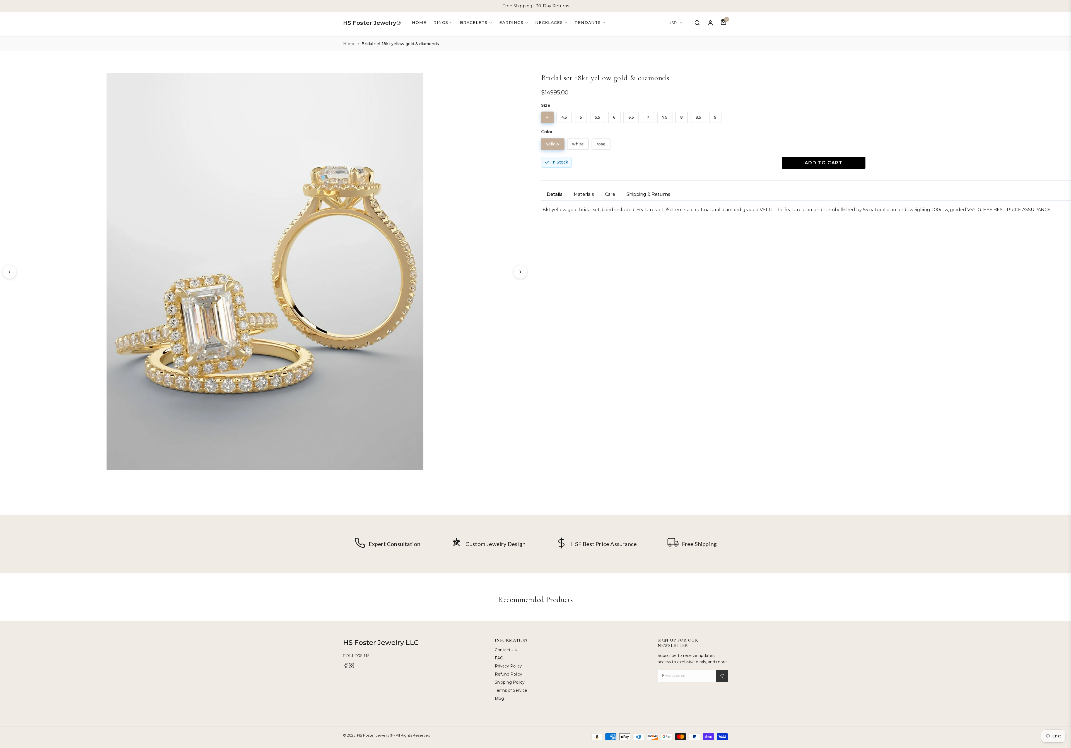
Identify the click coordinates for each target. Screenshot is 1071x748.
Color (547, 131)
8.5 (698, 117)
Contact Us (506, 649)
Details (555, 194)
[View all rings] (443, 22)
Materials (584, 194)
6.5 (631, 117)
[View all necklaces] (551, 22)
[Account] (710, 22)
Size (545, 105)
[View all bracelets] (476, 22)
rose (601, 144)
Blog (499, 698)
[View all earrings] (513, 22)
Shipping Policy (510, 682)
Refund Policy (508, 674)
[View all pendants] (590, 22)
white (578, 144)
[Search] (697, 22)
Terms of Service (511, 690)
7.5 (664, 117)
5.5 (597, 117)
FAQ (499, 658)
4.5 (564, 117)
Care (610, 194)
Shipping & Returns (648, 194)
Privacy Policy (508, 666)
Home (419, 22)
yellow (552, 143)
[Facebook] (346, 666)
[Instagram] (351, 666)
